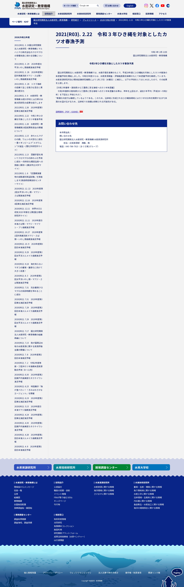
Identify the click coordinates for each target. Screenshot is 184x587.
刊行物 (57, 504)
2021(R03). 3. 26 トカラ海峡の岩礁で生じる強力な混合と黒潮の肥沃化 (28, 87)
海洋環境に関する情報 (104, 490)
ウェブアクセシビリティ (80, 572)
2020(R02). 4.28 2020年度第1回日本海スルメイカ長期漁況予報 (28, 438)
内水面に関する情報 (143, 500)
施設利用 (58, 529)
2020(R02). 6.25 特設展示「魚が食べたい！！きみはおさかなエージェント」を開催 (28, 390)
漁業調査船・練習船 (23, 507)
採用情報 (150, 13)
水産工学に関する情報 (144, 493)
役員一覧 (18, 490)
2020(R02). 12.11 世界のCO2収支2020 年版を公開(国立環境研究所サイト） (28, 212)
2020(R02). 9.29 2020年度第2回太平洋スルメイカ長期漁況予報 (28, 256)
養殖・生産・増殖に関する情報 (148, 486)
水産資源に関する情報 (104, 486)
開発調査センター (104, 13)
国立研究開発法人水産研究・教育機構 (50, 19)
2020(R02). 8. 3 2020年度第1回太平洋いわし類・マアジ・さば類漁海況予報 (28, 279)
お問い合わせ (113, 5)
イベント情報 (60, 493)
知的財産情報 (60, 519)
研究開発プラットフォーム (66, 533)
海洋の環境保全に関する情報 (147, 507)
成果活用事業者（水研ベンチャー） (70, 536)
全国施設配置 (20, 504)
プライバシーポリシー (53, 572)
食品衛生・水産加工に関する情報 (149, 504)
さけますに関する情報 (104, 493)
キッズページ (60, 500)
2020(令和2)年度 (107, 19)
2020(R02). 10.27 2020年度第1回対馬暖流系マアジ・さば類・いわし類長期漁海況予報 (28, 236)
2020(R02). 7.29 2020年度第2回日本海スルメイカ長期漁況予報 (28, 311)
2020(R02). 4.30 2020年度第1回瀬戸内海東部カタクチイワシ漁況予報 (28, 426)
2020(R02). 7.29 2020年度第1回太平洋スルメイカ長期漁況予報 (28, 323)
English (130, 6)
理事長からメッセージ (24, 486)
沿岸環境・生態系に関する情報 (148, 497)
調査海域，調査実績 (23, 522)
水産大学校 (122, 13)
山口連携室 (59, 540)
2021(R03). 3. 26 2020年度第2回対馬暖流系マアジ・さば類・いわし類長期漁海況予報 (28, 76)
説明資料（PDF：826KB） (67, 111)
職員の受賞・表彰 (62, 490)
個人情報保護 (30, 572)
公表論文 (58, 486)
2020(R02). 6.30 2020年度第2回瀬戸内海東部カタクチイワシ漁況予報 (28, 378)
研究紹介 (49, 13)
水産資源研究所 (65, 13)
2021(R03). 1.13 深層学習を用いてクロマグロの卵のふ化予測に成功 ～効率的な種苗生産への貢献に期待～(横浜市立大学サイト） (28, 161)
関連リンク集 (154, 572)
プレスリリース (89, 19)
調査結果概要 (20, 519)
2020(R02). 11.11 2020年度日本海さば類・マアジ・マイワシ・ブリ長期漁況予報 (28, 224)
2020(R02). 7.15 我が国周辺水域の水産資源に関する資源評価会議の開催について (28, 346)
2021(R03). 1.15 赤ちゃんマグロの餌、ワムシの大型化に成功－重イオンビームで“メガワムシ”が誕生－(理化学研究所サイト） (28, 142)
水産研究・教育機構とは (29, 13)
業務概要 (18, 500)
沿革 (16, 493)
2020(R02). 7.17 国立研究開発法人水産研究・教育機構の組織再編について (28, 334)
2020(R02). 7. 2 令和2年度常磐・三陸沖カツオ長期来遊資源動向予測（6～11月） (28, 366)
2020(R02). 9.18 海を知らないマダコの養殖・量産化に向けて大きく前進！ (28, 267)
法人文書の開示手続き (108, 572)
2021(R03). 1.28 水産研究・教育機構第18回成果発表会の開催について (28, 127)
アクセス (163, 13)
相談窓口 (136, 13)
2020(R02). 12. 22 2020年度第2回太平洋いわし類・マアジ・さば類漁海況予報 (28, 192)
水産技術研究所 (84, 13)
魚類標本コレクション (64, 526)
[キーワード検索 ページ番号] (70, 6)
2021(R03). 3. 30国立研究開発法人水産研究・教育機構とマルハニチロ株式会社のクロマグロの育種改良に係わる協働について (28, 52)
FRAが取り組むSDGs (63, 497)
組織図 (17, 497)
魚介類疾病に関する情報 (145, 490)
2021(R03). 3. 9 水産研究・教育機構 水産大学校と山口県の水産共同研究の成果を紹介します (28, 99)
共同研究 (58, 522)
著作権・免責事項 (133, 572)
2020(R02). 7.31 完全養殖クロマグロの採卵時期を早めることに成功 (28, 291)
